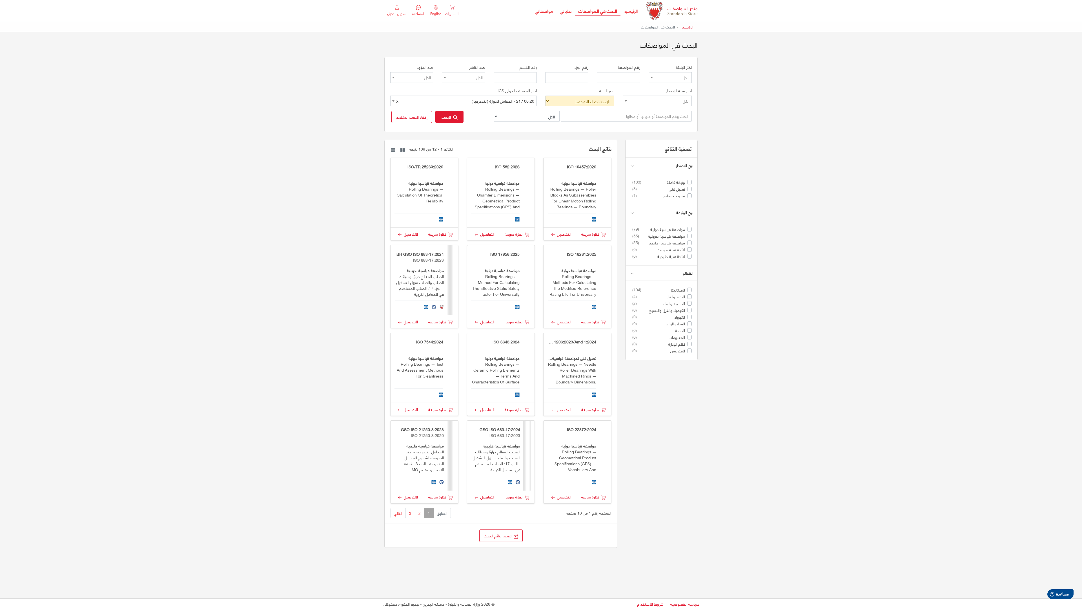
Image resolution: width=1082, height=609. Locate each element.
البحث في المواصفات (596, 10)
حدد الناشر (477, 67)
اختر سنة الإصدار (679, 90)
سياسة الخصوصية (684, 603)
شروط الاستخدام (650, 603)
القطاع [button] (688, 273)
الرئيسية (629, 10)
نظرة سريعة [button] (591, 233)
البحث (447, 116)
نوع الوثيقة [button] (684, 212)
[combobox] (670, 77)
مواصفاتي (544, 10)
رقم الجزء (581, 67)
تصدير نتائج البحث (499, 535)
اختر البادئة (684, 67)
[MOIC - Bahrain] (671, 10)
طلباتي (566, 10)
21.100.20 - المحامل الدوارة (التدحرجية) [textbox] (465, 100)
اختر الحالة (606, 90)
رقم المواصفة (629, 67)
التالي (398, 513)
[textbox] (670, 77)
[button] (411, 117)
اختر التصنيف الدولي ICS (517, 90)
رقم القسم (528, 67)
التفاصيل (563, 233)
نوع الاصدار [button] (684, 165)
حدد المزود (425, 67)
